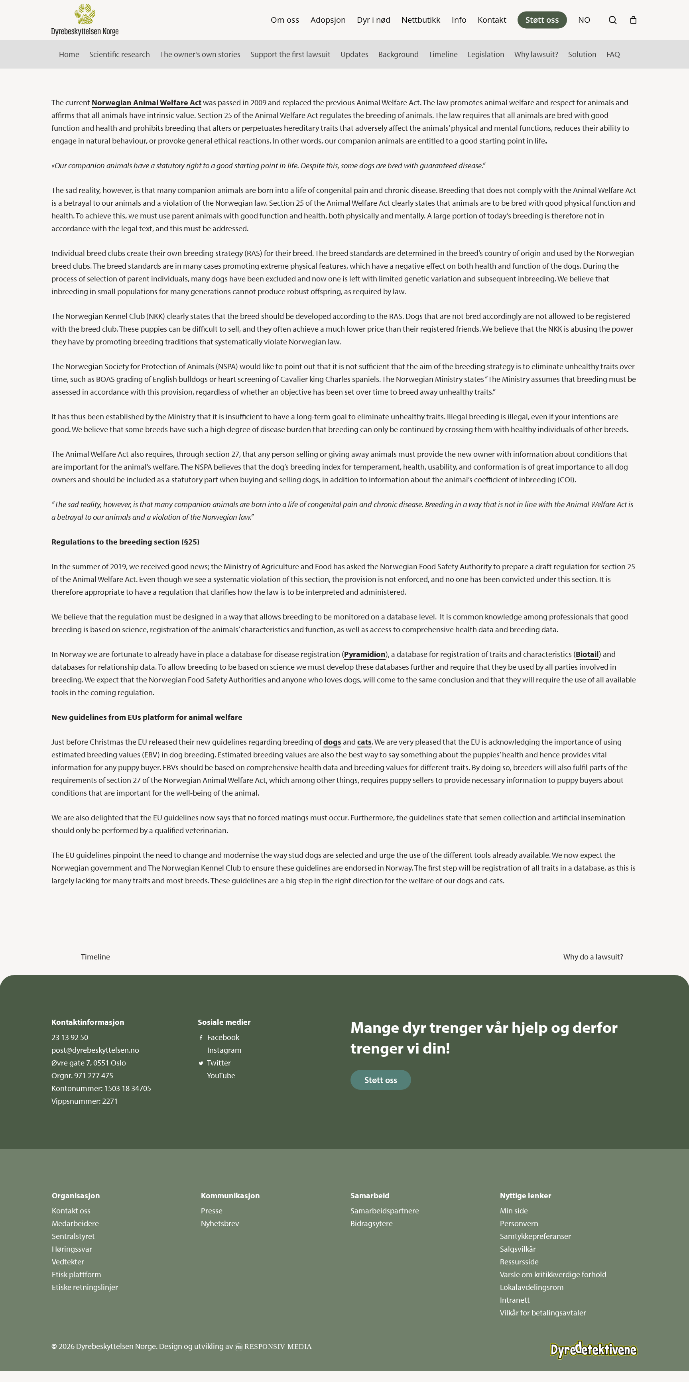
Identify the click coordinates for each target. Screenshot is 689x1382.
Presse (211, 1210)
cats (364, 742)
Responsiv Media (278, 1347)
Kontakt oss (71, 1210)
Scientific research (119, 54)
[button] (380, 1080)
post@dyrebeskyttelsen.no (95, 1050)
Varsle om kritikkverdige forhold (553, 1274)
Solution (582, 54)
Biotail (587, 654)
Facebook (223, 1037)
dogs (332, 742)
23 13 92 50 (69, 1037)
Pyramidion (365, 654)
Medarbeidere (75, 1223)
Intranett (515, 1300)
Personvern (519, 1223)
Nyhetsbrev (220, 1223)
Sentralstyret (73, 1236)
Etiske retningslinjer (85, 1287)
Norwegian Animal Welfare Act (146, 102)
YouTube (221, 1075)
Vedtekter (68, 1261)
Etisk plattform (76, 1274)
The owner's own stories (200, 54)
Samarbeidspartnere (384, 1210)
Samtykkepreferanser (535, 1236)
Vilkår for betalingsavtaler (543, 1312)
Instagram (224, 1050)
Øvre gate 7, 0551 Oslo (88, 1062)
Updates (354, 54)
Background (398, 54)
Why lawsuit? (536, 54)
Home (69, 54)
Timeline (443, 54)
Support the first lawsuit (290, 54)
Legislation (486, 54)
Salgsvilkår (518, 1249)
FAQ (613, 54)
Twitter (219, 1062)
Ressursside (519, 1261)
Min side (514, 1210)
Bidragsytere (371, 1223)
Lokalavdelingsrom (532, 1287)
